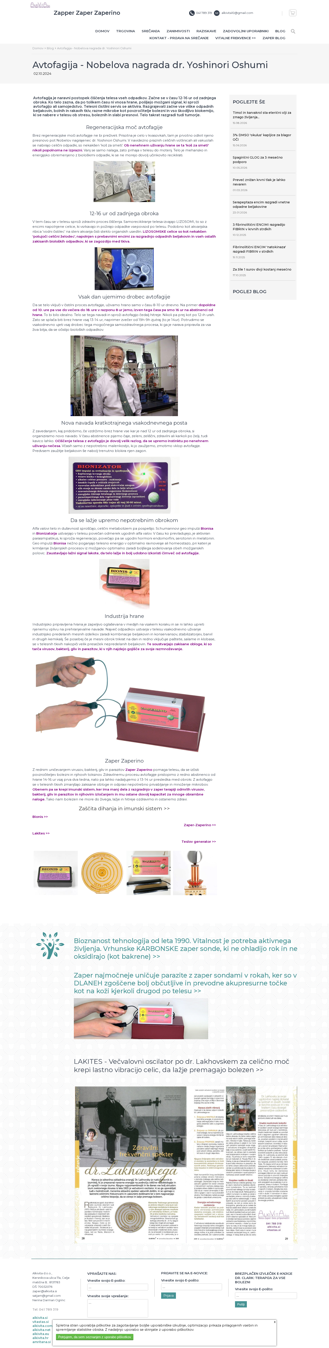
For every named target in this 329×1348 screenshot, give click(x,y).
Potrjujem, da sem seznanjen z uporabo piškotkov (94, 1337)
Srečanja (151, 31)
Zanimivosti (178, 31)
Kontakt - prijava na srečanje (179, 38)
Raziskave (206, 31)
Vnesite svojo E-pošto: (106, 1280)
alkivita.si (40, 1318)
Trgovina (125, 31)
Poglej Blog (250, 291)
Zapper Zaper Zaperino (87, 12)
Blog (280, 31)
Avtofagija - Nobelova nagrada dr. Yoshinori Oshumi (94, 48)
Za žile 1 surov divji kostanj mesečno (262, 269)
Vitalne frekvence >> (235, 38)
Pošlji (241, 1304)
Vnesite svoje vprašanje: (107, 1296)
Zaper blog (274, 38)
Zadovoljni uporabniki (246, 31)
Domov (102, 31)
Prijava (168, 1296)
